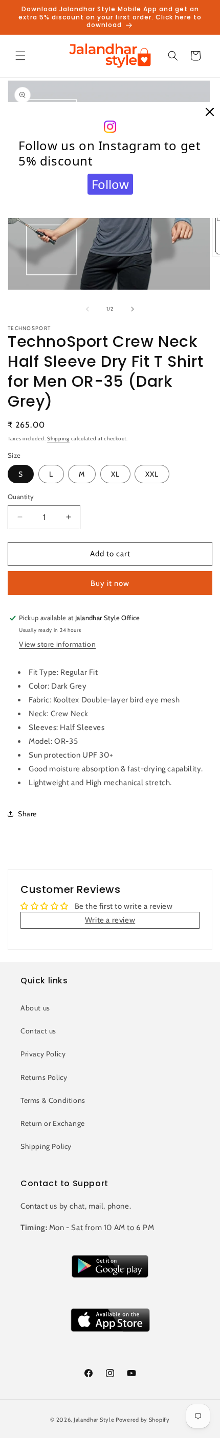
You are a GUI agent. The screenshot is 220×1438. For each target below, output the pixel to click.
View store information (57, 644)
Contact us (38, 1030)
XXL (152, 474)
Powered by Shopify (143, 1419)
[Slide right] (132, 309)
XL (115, 474)
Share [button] (27, 813)
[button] (20, 55)
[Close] (210, 112)
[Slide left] (87, 309)
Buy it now (110, 583)
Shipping (58, 438)
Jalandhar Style (94, 1419)
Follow (110, 184)
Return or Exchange (52, 1123)
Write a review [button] (110, 920)
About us (35, 1007)
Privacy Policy (42, 1053)
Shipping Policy (46, 1146)
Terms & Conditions (52, 1100)
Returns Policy (43, 1077)
